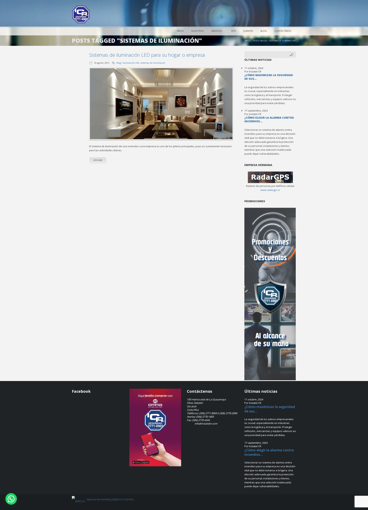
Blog (263, 31)
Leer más (97, 160)
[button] (11, 499)
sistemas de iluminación (152, 62)
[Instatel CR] (81, 14)
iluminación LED (131, 62)
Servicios (216, 31)
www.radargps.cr (270, 190)
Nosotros (197, 31)
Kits (233, 31)
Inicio (180, 31)
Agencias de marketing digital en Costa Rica (110, 499)
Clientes (248, 31)
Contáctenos (282, 31)
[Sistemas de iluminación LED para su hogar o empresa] (161, 103)
